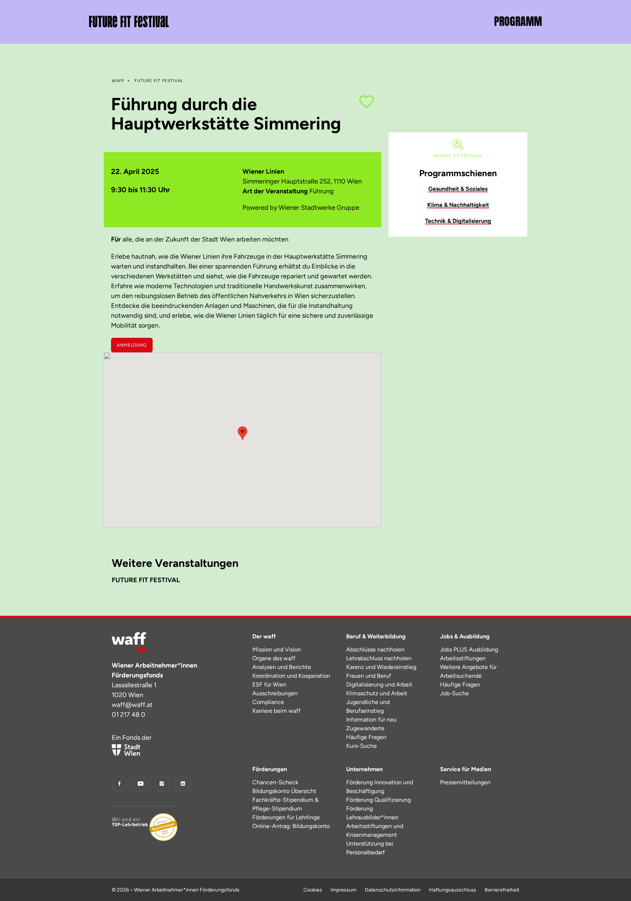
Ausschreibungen (275, 693)
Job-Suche (454, 693)
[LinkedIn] (183, 784)
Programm (518, 21)
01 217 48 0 (128, 715)
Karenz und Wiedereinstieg (381, 667)
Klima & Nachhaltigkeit (458, 204)
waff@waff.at (132, 705)
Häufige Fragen (366, 737)
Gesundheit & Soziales (457, 188)
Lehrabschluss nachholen (379, 658)
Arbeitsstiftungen (463, 658)
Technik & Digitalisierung (458, 220)
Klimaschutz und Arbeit (376, 693)
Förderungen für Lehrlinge (286, 817)
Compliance (268, 702)
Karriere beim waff (276, 710)
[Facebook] (119, 784)
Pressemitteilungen (465, 782)
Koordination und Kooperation (291, 675)
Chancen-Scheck (275, 782)
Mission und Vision (276, 649)
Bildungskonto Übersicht (284, 791)
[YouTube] (140, 784)
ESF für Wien (269, 684)
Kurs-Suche (361, 745)
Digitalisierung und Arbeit (379, 684)
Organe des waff (273, 658)
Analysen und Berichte (281, 667)
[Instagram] (161, 784)
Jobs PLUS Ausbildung (469, 649)
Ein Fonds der (132, 738)
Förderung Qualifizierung (378, 799)
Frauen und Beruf (368, 675)
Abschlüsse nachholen (375, 649)
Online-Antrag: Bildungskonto (291, 826)
